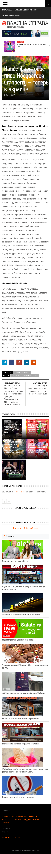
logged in (20, 492)
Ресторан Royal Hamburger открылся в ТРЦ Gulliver (20, 744)
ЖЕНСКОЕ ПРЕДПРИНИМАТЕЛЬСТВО (26, 10)
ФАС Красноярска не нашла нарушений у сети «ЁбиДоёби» (23, 693)
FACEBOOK (6, 837)
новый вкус (17, 376)
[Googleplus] (19, 362)
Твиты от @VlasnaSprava (25, 528)
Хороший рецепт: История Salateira (14, 561)
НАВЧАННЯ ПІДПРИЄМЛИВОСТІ (11, 16)
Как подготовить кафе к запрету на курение (18, 797)
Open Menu (5, 3)
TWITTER (17, 837)
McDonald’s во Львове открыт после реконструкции (21, 614)
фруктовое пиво (31, 376)
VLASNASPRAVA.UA (7, 10)
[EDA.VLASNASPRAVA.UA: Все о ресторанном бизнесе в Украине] (25, 24)
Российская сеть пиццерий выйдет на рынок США (20, 718)
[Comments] (33, 362)
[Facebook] (11, 362)
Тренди (20, 42)
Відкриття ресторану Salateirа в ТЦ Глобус (17, 640)
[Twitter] (4, 362)
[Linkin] (26, 362)
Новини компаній (22, 372)
